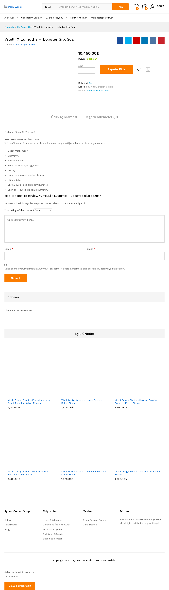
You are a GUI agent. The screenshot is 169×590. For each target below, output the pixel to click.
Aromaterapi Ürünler (102, 18)
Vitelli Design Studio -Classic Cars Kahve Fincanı (137, 473)
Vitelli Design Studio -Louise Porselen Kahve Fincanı (82, 401)
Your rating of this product (19, 210)
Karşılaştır (148, 69)
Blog (7, 529)
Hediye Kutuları (78, 18)
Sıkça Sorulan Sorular (95, 520)
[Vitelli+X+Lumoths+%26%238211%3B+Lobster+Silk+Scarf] (128, 40)
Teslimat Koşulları (53, 529)
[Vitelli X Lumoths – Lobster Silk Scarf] (120, 40)
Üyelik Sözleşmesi (53, 520)
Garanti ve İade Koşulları (56, 524)
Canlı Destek (90, 524)
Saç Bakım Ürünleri (31, 18)
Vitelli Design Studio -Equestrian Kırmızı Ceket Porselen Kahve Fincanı (30, 401)
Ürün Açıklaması (64, 117)
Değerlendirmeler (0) (101, 117)
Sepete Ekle (116, 69)
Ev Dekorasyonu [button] (54, 18)
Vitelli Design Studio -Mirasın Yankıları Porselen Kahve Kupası (28, 473)
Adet (80, 66)
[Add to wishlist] (139, 69)
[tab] (64, 118)
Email (91, 249)
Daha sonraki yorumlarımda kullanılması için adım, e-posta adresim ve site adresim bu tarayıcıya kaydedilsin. (64, 268)
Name (8, 249)
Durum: (82, 58)
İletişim (8, 520)
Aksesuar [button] (9, 18)
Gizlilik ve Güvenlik (53, 534)
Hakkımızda (10, 524)
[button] (23, 394)
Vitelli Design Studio (24, 44)
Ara (121, 6)
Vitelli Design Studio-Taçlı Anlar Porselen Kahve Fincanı (83, 473)
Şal (91, 83)
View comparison (20, 585)
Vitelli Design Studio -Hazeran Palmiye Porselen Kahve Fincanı (136, 401)
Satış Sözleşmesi (52, 538)
